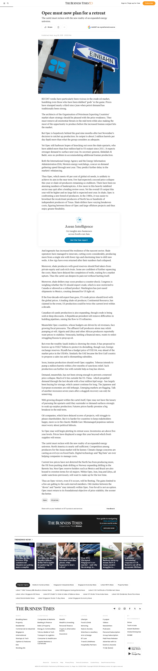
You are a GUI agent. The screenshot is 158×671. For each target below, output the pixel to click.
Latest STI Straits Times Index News (95, 594)
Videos (105, 622)
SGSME (129, 635)
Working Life (20, 648)
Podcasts (106, 629)
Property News (123, 585)
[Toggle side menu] (4, 3)
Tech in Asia (132, 625)
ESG (17, 645)
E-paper (106, 619)
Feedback (111, 509)
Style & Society (87, 629)
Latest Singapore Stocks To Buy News (51, 598)
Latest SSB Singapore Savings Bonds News (70, 590)
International (21, 635)
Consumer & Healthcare (47, 638)
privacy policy (69, 662)
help (61, 662)
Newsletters (107, 626)
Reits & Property (44, 626)
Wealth (62, 619)
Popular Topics (23, 585)
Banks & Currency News (41, 585)
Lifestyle (84, 619)
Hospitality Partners (89, 645)
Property (19, 622)
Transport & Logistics (46, 635)
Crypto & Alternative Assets (67, 630)
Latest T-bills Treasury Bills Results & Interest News (34, 590)
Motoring (84, 626)
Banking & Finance (45, 622)
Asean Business (133, 629)
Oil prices (54, 500)
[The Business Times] (77, 3)
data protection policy (108, 662)
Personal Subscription (111, 632)
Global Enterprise (134, 632)
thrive (129, 622)
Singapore (20, 632)
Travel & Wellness (88, 642)
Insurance (63, 634)
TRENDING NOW (23, 539)
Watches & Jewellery (89, 632)
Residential (20, 626)
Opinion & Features (23, 642)
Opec (45, 500)
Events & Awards (109, 645)
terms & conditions (82, 662)
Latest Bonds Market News (25, 598)
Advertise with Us (109, 642)
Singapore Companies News (64, 585)
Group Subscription (110, 635)
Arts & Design (86, 635)
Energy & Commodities (46, 629)
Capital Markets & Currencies (45, 642)
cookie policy (95, 662)
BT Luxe (84, 638)
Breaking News (21, 619)
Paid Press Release (110, 638)
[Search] (7, 3)
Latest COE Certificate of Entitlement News (104, 590)
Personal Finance (66, 626)
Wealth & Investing (66, 622)
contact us (54, 662)
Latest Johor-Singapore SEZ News (28, 594)
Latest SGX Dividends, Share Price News (126, 594)
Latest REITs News (107, 585)
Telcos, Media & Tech (46, 632)
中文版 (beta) (108, 648)
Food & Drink (86, 622)
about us (46, 662)
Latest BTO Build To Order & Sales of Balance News (61, 594)
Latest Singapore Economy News (80, 598)
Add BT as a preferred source (103, 27)
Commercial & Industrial (25, 629)
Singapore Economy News (87, 585)
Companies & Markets (46, 619)
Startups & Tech (22, 638)
